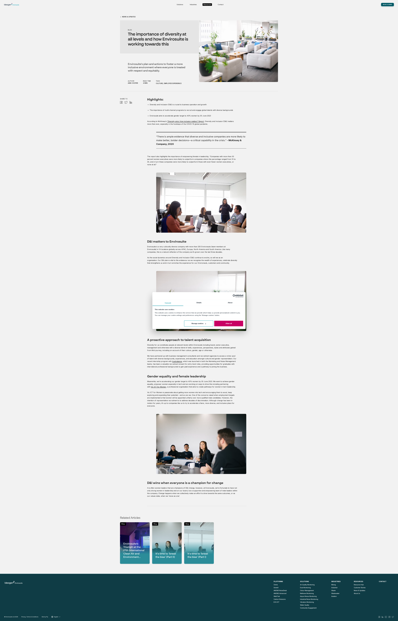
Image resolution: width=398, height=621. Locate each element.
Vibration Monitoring (307, 602)
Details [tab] (199, 303)
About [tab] (230, 303)
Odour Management (307, 590)
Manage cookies (197, 323)
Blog (130, 30)
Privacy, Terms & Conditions (29, 617)
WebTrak (277, 596)
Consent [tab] (168, 303)
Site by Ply (45, 617)
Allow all (229, 323)
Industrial (334, 587)
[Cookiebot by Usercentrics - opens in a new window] (234, 295)
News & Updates (359, 590)
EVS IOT (276, 602)
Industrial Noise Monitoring (309, 599)
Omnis (276, 585)
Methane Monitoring (307, 593)
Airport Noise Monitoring (308, 596)
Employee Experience (172, 83)
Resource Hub (359, 585)
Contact (220, 4)
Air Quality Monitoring (307, 585)
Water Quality (304, 605)
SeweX (276, 587)
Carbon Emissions (280, 599)
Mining (333, 585)
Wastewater (335, 593)
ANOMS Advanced (280, 593)
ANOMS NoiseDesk (280, 590)
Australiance (177, 361)
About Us (357, 593)
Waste (333, 590)
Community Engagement (308, 608)
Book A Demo (387, 4)
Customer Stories (360, 587)
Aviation (334, 596)
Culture (159, 83)
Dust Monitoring (305, 587)
